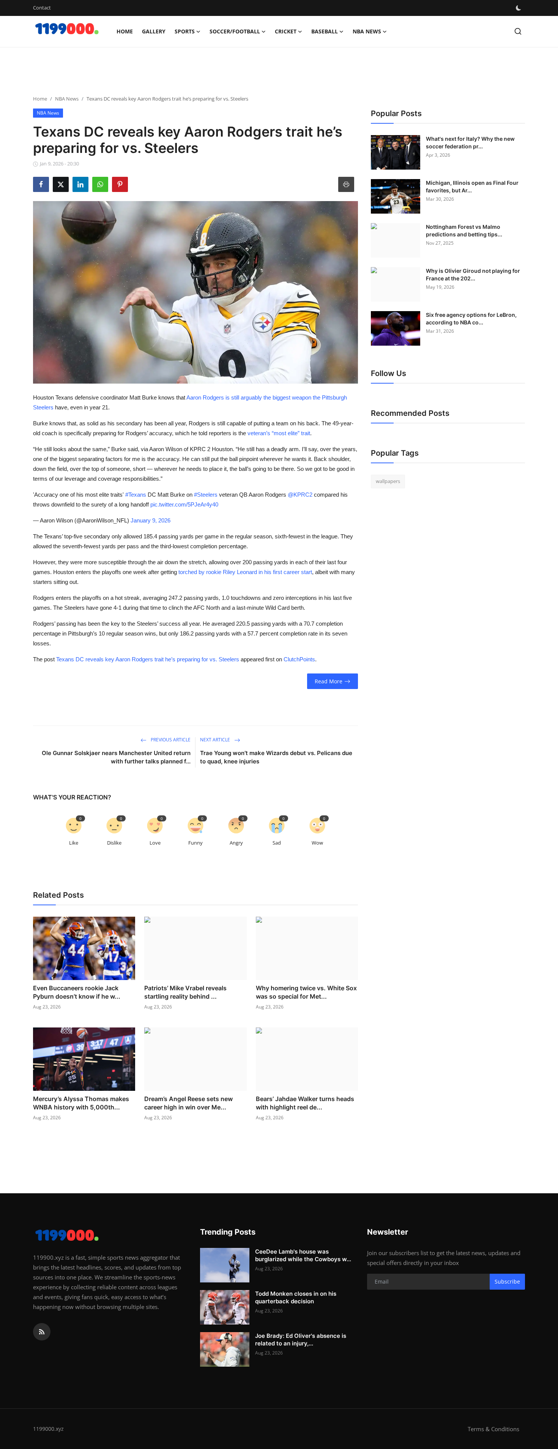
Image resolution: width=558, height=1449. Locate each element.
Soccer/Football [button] (235, 31)
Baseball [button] (324, 31)
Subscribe (507, 1281)
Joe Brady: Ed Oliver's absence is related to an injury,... (300, 1339)
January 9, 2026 (150, 520)
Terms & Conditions (493, 1429)
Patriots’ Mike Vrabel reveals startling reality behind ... (185, 992)
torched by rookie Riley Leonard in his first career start (245, 572)
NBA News (67, 98)
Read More (328, 681)
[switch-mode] (519, 8)
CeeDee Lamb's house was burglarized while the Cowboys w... (303, 1255)
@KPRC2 (300, 494)
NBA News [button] (367, 31)
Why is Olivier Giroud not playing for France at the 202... (473, 274)
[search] (518, 31)
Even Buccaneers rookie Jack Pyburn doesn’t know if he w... (76, 992)
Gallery (154, 31)
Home (125, 31)
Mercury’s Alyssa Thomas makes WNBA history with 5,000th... (81, 1103)
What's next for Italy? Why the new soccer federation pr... (470, 142)
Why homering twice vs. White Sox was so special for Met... (306, 992)
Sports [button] (185, 31)
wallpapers (388, 481)
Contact (42, 7)
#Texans (135, 494)
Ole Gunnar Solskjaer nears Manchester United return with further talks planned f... (116, 757)
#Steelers (206, 494)
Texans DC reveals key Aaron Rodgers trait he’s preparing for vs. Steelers (147, 659)
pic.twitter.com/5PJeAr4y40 (184, 504)
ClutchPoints (299, 659)
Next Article (215, 739)
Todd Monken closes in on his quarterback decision (295, 1297)
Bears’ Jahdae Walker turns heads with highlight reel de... (305, 1103)
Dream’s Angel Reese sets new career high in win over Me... (188, 1103)
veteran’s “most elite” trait (278, 433)
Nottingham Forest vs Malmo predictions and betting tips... (464, 230)
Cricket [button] (285, 31)
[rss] (41, 1331)
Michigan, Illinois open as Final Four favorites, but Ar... (472, 186)
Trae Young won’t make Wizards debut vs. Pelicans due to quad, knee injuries (276, 757)
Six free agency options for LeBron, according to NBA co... (471, 319)
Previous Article (170, 739)
